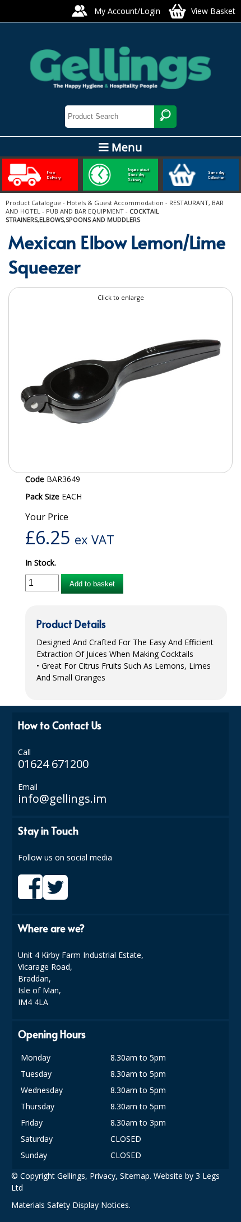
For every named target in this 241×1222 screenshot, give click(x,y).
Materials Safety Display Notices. (71, 1205)
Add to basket (92, 584)
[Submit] (165, 116)
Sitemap (135, 1175)
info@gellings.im (62, 798)
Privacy (102, 1175)
